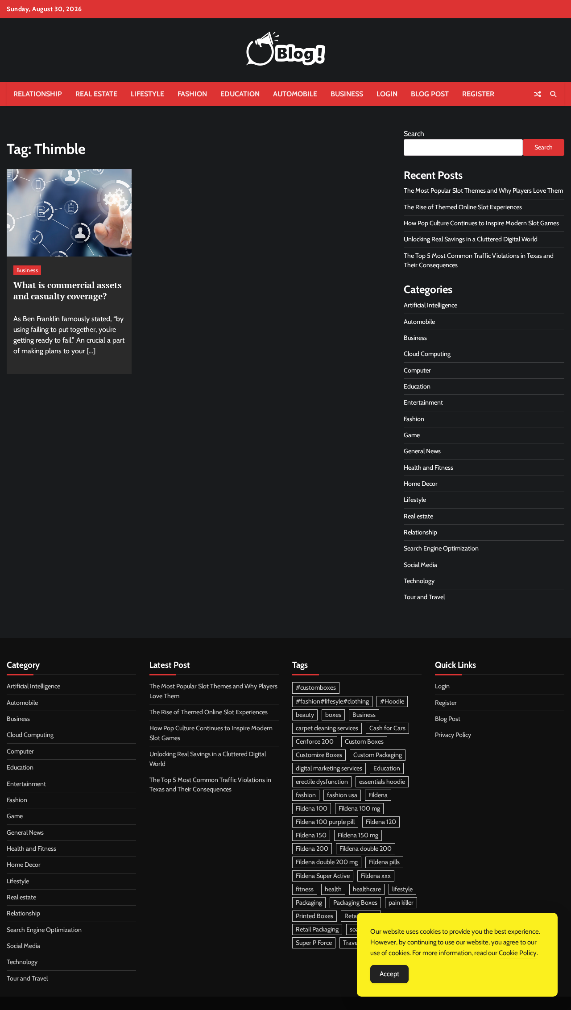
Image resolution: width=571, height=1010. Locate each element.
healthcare (367, 889)
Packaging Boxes (355, 902)
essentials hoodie (382, 782)
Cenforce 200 (315, 741)
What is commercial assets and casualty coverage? (67, 290)
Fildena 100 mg (359, 808)
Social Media (420, 565)
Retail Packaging (317, 929)
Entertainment (423, 402)
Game (412, 435)
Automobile (295, 94)
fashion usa (342, 795)
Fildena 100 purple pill (325, 822)
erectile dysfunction (322, 782)
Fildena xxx (376, 876)
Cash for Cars (387, 728)
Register (478, 94)
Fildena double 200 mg (327, 862)
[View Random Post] (537, 94)
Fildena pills (384, 862)
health (333, 889)
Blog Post (430, 94)
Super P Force (314, 943)
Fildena (378, 795)
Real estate (96, 94)
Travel (351, 943)
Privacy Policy (453, 735)
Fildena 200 (312, 848)
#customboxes (316, 687)
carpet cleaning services (327, 728)
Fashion (192, 94)
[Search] (553, 94)
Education (240, 94)
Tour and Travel (424, 597)
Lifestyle (147, 94)
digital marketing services (329, 768)
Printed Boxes (314, 916)
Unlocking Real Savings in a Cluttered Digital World (471, 239)
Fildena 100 (311, 808)
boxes (333, 715)
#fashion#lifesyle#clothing (332, 701)
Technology (419, 581)
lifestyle (402, 889)
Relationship (37, 94)
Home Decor (421, 484)
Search (414, 133)
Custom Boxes (364, 741)
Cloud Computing (427, 354)
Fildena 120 (381, 822)
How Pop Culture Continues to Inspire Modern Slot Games (481, 223)
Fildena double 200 (365, 848)
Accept (389, 974)
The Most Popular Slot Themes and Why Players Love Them (483, 190)
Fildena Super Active (323, 876)
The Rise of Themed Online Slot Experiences (463, 207)
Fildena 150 (311, 835)
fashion (306, 795)
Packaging (309, 902)
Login (387, 94)
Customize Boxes (319, 755)
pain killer (401, 902)
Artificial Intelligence (430, 305)
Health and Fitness (428, 468)
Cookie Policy (518, 953)
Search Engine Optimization (441, 548)
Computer (417, 370)
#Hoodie (392, 701)
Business (347, 94)
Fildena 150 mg (358, 835)
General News (422, 451)
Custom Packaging (377, 755)
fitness (305, 889)
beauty (305, 715)
